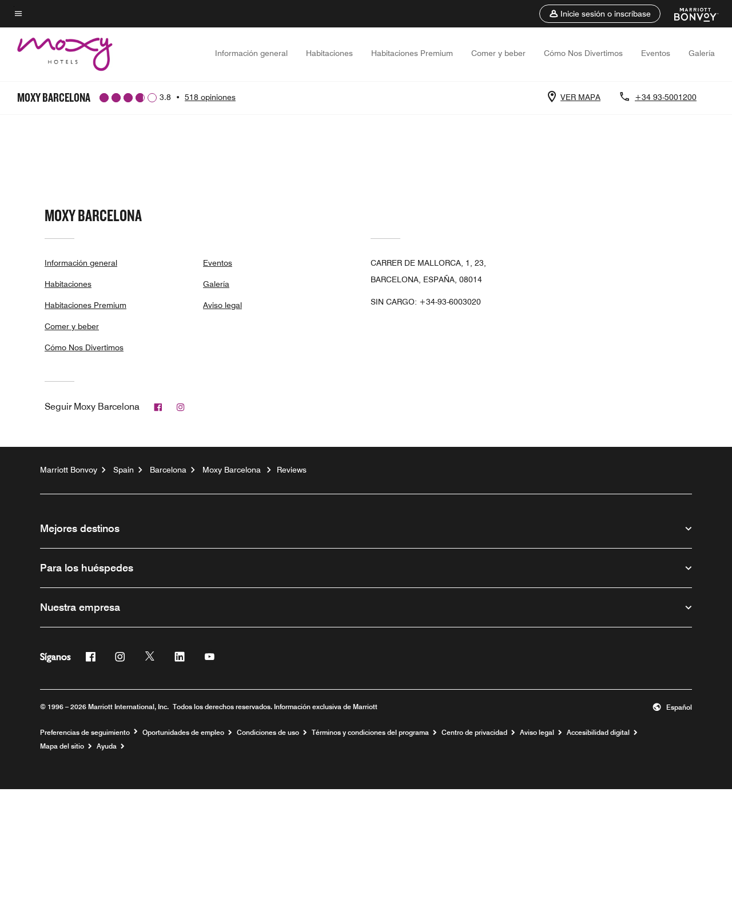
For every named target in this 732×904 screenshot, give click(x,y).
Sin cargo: (426, 301)
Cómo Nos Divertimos (583, 53)
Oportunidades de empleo (183, 733)
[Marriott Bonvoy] (689, 13)
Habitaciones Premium (412, 53)
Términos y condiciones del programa (370, 733)
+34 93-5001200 (666, 97)
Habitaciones (329, 53)
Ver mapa (580, 97)
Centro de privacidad (474, 733)
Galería (702, 53)
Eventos (655, 53)
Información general (251, 53)
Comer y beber (498, 53)
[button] (600, 14)
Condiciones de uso (268, 733)
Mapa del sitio (62, 746)
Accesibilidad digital (598, 733)
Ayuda (107, 746)
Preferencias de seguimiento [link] (85, 733)
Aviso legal (222, 305)
